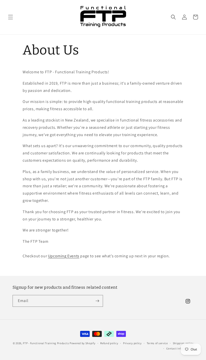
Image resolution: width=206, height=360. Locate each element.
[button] (10, 17)
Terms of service (157, 343)
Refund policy (109, 343)
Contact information (179, 348)
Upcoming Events (63, 256)
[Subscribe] (97, 301)
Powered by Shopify (82, 343)
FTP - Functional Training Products (46, 343)
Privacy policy (132, 343)
